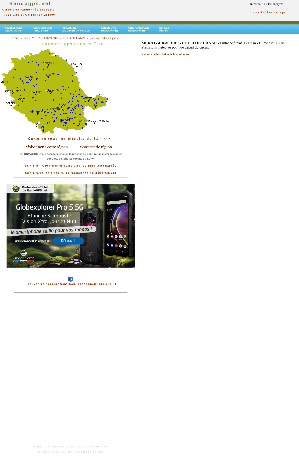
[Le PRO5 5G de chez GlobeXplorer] (71, 271)
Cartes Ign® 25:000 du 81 (14, 29)
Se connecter (257, 12)
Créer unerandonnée (109, 29)
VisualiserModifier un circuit (76, 29)
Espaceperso (164, 29)
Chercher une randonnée (138, 29)
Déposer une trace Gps (42, 29)
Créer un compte (276, 12)
